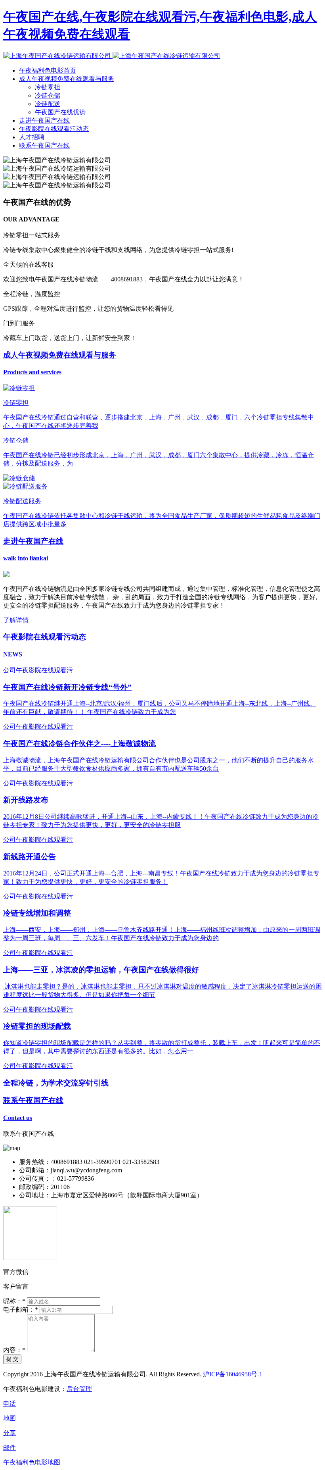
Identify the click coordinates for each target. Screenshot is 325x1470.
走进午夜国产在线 (44, 120)
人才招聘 (31, 137)
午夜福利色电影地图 (31, 1462)
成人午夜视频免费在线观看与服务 (66, 78)
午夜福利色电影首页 (47, 70)
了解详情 (16, 620)
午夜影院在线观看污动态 (54, 128)
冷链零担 (47, 87)
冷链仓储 (47, 95)
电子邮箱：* (20, 1309)
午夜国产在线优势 (60, 112)
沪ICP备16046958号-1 (232, 1374)
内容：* (14, 1350)
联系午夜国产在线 (44, 145)
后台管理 (79, 1388)
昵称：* (14, 1301)
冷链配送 (47, 103)
